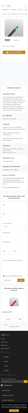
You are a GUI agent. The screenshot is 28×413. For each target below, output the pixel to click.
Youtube (6, 361)
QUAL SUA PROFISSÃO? (7, 223)
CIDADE (14, 251)
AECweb (4, 14)
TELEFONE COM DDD (7, 242)
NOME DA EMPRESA (6, 232)
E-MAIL (4, 214)
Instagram (6, 370)
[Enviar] (25, 381)
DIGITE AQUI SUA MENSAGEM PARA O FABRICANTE (12, 260)
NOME (4, 205)
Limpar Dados (7, 280)
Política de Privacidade (21, 407)
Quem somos (4, 342)
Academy (20, 9)
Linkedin (6, 366)
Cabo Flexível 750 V (7, 312)
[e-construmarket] (6, 385)
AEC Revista (13, 9)
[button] (2, 325)
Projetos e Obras (6, 390)
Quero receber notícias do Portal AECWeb (13, 276)
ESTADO (4, 251)
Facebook (6, 357)
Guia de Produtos (5, 9)
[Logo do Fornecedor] (7, 40)
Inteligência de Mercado (8, 395)
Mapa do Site (4, 345)
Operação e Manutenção (8, 400)
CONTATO (8, 319)
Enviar (21, 280)
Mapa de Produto (5, 348)
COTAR (19, 319)
